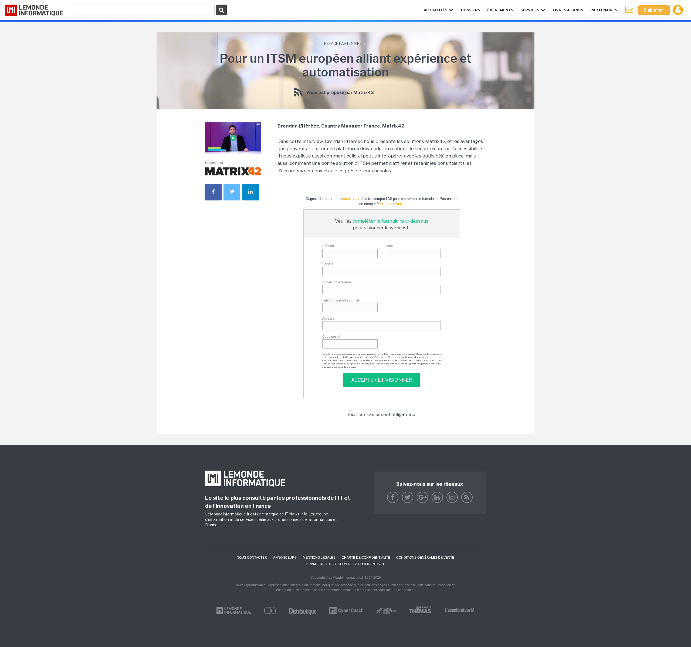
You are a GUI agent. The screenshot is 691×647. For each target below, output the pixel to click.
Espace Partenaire (343, 43)
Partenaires (603, 10)
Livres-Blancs (568, 10)
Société (327, 264)
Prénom (328, 246)
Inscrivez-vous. (392, 204)
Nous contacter (252, 557)
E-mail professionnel (337, 282)
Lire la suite (350, 367)
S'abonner (653, 10)
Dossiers (470, 10)
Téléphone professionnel (340, 300)
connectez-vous (348, 199)
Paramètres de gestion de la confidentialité (345, 564)
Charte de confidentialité (366, 557)
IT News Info (296, 514)
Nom (389, 246)
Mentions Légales (319, 557)
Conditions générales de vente (425, 557)
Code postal (331, 336)
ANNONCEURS (285, 557)
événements (500, 10)
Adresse (328, 318)
